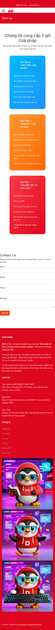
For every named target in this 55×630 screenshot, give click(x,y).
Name (3, 267)
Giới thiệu (6, 434)
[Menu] (3, 11)
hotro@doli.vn (35, 5)
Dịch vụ (5, 438)
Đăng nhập (6, 453)
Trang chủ (6, 429)
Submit (5, 313)
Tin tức (4, 443)
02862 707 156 (21, 5)
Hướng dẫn (6, 448)
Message (4, 298)
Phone (3, 288)
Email (2, 277)
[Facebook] (27, 2)
